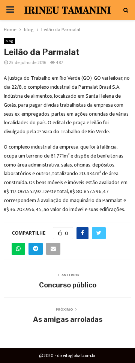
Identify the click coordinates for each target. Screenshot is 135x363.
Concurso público (67, 285)
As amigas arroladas (67, 319)
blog (9, 41)
